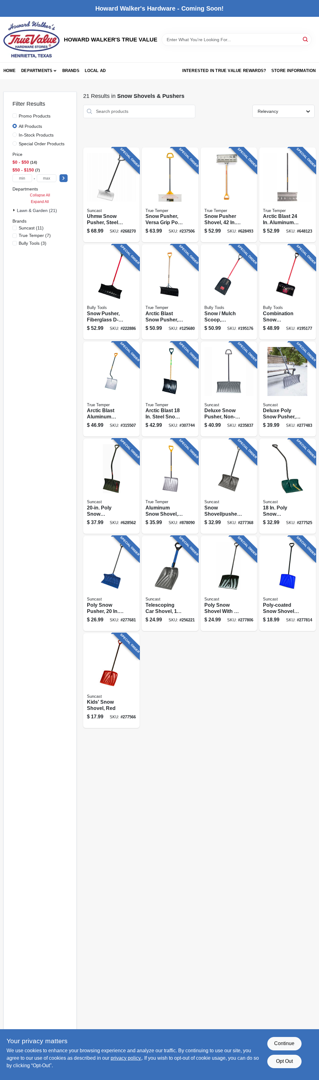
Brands (70, 70)
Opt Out (284, 1061)
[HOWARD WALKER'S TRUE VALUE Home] (31, 39)
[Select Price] (64, 178)
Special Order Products (41, 143)
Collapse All (40, 195)
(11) (31, 227)
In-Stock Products (36, 135)
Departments (36, 70)
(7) (35, 235)
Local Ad (95, 70)
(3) (32, 243)
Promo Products (34, 116)
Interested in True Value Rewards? (224, 70)
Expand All (40, 202)
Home (9, 70)
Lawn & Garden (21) (37, 210)
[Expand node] (14, 210)
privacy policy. (126, 1058)
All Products (30, 126)
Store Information (293, 70)
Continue (284, 1043)
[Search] (305, 39)
